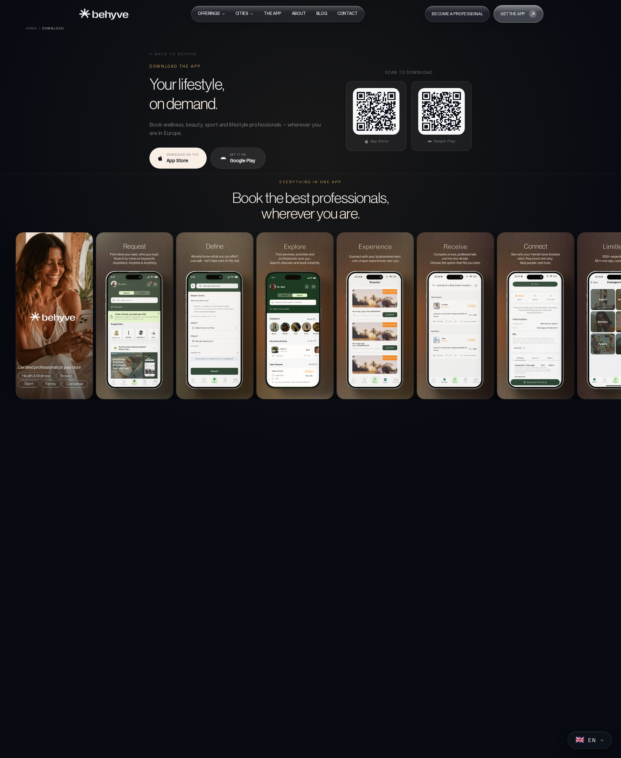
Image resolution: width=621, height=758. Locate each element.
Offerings (209, 14)
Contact (347, 14)
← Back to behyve (173, 54)
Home (31, 28)
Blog (321, 14)
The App (272, 14)
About (299, 14)
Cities (241, 14)
